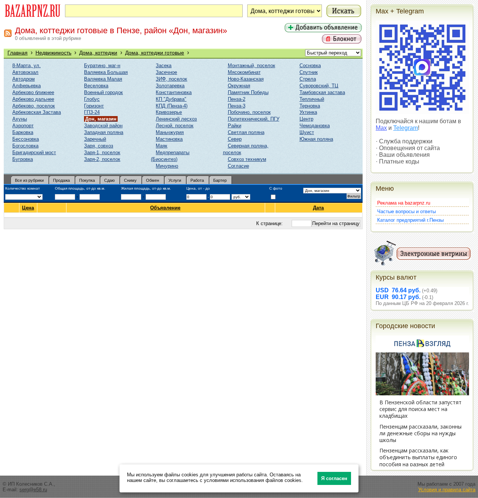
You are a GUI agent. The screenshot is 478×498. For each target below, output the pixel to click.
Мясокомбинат (244, 72)
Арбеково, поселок (33, 106)
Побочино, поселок (249, 112)
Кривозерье (169, 112)
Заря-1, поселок (102, 152)
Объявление (165, 208)
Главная (17, 53)
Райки (234, 125)
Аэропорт (23, 125)
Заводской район (103, 125)
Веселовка (96, 85)
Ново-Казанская (246, 79)
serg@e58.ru (33, 489)
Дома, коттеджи (98, 53)
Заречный (95, 139)
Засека (163, 65)
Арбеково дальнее (33, 99)
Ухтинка (308, 112)
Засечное (166, 72)
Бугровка (22, 159)
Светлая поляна (246, 132)
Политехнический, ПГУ (253, 119)
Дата (318, 208)
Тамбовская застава (322, 92)
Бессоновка (25, 139)
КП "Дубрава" (171, 99)
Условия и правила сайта (446, 489)
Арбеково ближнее (33, 92)
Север (235, 139)
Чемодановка (314, 125)
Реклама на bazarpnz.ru (403, 203)
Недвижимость (53, 53)
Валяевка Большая (106, 72)
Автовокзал (25, 72)
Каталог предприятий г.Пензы (410, 220)
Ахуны (19, 119)
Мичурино (167, 166)
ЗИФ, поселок (171, 79)
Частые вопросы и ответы (406, 211)
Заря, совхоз (98, 146)
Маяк (161, 146)
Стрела (307, 79)
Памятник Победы (248, 92)
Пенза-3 (236, 106)
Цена (28, 208)
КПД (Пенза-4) (171, 106)
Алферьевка (26, 85)
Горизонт (94, 106)
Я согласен (334, 478)
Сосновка (310, 65)
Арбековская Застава (36, 112)
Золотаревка (170, 85)
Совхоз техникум (247, 159)
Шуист (306, 132)
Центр (306, 119)
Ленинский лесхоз (176, 119)
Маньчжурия (170, 132)
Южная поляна (316, 139)
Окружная (239, 85)
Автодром (23, 79)
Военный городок (103, 92)
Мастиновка (169, 139)
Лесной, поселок (174, 125)
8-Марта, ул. (26, 65)
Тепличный (311, 99)
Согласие (238, 166)
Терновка (309, 106)
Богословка (25, 146)
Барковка (22, 132)
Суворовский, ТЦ (318, 85)
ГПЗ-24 (92, 112)
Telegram (405, 128)
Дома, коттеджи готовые (154, 53)
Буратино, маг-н (102, 65)
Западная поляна (103, 132)
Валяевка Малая (103, 79)
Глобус (92, 99)
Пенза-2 (236, 99)
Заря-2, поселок (102, 159)
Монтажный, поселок (251, 65)
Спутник (308, 72)
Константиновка (174, 92)
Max (381, 128)
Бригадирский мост (34, 152)
